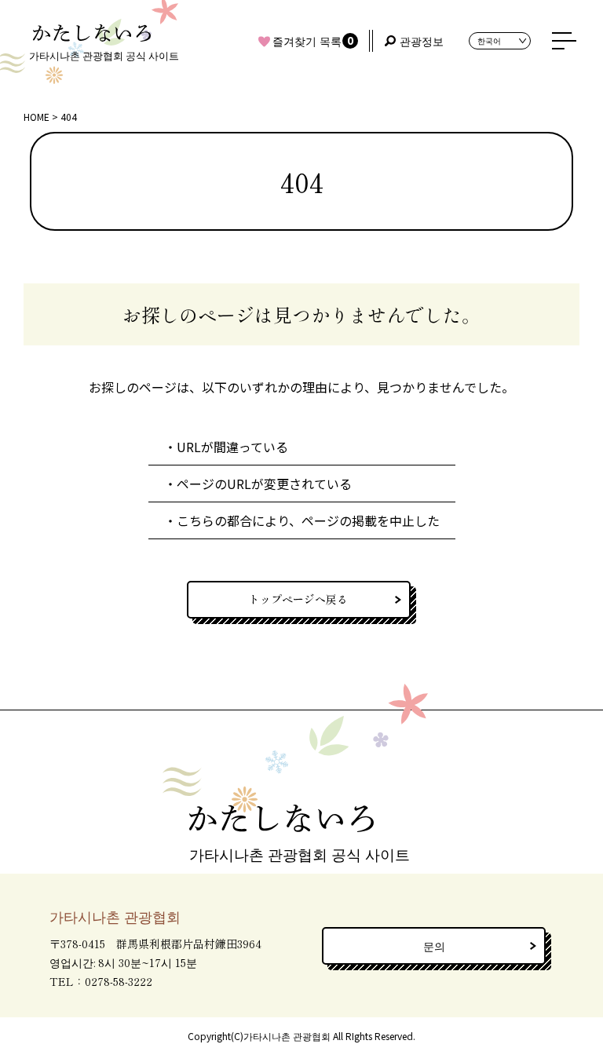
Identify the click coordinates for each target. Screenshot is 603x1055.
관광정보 (422, 41)
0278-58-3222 (118, 981)
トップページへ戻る (298, 599)
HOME (36, 116)
